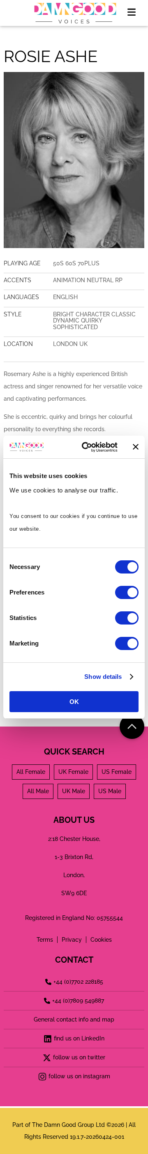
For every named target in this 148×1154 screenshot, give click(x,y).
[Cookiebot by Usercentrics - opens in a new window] (87, 447)
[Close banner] (136, 447)
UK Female (73, 772)
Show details (103, 676)
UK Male (73, 791)
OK (74, 701)
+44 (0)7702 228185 (78, 981)
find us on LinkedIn (79, 1038)
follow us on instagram (79, 1076)
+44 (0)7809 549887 (78, 1000)
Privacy (72, 939)
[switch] (127, 592)
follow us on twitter (79, 1057)
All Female (30, 772)
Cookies (101, 939)
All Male (38, 791)
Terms (45, 939)
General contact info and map (74, 1019)
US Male (109, 791)
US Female (117, 772)
